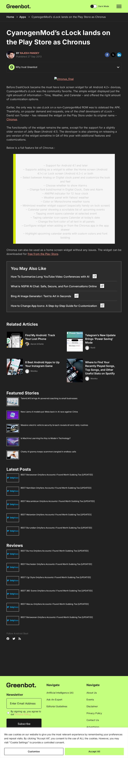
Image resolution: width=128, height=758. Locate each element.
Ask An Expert (54, 699)
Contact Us (92, 720)
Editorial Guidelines (56, 706)
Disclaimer (92, 706)
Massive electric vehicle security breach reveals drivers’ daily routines (54, 425)
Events (90, 699)
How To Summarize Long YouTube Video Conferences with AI (50, 276)
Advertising (92, 726)
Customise (34, 751)
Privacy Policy (22, 714)
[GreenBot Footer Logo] (21, 684)
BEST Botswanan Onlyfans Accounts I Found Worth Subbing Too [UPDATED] (57, 474)
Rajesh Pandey (29, 53)
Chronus (11, 119)
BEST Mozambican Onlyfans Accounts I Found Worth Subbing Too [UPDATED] (58, 501)
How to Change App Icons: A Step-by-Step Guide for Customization (54, 305)
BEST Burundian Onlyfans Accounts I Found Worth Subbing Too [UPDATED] (56, 527)
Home (10, 17)
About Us (91, 692)
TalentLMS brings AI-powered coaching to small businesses (49, 398)
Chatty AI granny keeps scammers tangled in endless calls (48, 451)
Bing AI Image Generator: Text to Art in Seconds (41, 296)
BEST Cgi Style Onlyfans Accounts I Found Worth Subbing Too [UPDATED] (56, 577)
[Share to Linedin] (119, 54)
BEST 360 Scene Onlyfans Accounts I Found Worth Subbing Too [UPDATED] (56, 590)
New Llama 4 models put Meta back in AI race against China (49, 411)
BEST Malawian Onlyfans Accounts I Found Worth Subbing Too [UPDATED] (56, 514)
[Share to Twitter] (113, 54)
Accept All (94, 751)
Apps (22, 17)
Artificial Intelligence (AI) (60, 692)
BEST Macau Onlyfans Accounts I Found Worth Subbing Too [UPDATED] (55, 604)
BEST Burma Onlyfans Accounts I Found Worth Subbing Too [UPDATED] (54, 551)
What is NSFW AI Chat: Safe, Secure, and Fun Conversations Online (54, 286)
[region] (64, 742)
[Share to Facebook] (107, 54)
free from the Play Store (43, 254)
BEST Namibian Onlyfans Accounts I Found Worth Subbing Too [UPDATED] (56, 488)
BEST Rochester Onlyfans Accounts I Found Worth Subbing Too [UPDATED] (56, 564)
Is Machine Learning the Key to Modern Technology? (45, 438)
